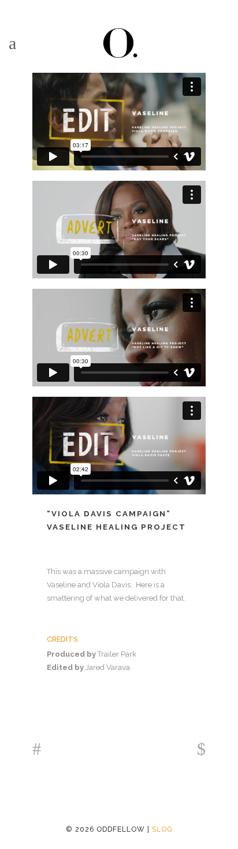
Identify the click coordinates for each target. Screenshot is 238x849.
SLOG (162, 829)
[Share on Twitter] (71, 695)
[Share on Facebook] (52, 695)
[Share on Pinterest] (108, 695)
